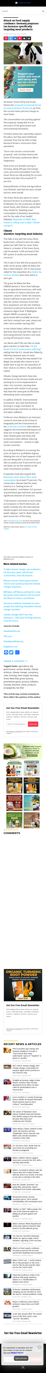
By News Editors (27, 1165)
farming (13, 675)
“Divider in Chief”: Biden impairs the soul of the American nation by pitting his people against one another (27, 1212)
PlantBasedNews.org (13, 641)
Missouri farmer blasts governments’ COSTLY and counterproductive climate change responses (22, 583)
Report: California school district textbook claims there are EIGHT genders (26, 1304)
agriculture (24, 666)
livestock (16, 685)
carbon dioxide (23, 669)
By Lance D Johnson (28, 1124)
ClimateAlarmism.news (15, 521)
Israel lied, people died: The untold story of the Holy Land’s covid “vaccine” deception (27, 1316)
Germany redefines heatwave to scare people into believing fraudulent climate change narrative (22, 606)
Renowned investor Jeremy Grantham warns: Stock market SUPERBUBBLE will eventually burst (27, 1199)
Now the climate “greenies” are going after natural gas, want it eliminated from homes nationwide (27, 1187)
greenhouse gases (12, 681)
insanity (7, 685)
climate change (19, 672)
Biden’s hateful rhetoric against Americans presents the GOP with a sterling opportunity (27, 1160)
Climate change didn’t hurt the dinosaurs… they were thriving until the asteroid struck (22, 617)
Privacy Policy (17, 1353)
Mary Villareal (21, 34)
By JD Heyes (26, 1092)
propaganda (9, 688)
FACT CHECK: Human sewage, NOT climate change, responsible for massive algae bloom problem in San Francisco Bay (26, 1069)
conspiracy (33, 672)
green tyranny (26, 678)
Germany (34, 675)
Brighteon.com (11, 646)
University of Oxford (16, 426)
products (31, 685)
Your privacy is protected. (14, 731)
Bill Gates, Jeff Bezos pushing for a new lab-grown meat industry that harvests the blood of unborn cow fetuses (22, 595)
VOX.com (8, 636)
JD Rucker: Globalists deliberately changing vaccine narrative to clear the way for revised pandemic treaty (27, 1291)
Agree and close (21, 1358)
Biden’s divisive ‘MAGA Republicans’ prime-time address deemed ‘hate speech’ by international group (27, 1226)
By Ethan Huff (26, 1061)
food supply (23, 675)
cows (6, 675)
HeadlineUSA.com (12, 631)
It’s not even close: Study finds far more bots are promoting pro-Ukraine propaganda (27, 1148)
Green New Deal (11, 678)
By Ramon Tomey (27, 1153)
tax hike (20, 688)
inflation (34, 681)
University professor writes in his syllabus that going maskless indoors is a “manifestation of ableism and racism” (26, 1278)
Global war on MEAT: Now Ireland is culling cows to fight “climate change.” (22, 222)
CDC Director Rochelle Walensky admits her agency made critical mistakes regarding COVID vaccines (27, 1238)
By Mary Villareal (27, 1243)
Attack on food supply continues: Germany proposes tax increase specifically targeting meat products (27, 1250)
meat (23, 685)
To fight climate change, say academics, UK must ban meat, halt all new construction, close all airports (22, 572)
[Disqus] (23, 869)
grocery (25, 681)
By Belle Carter (27, 1204)
